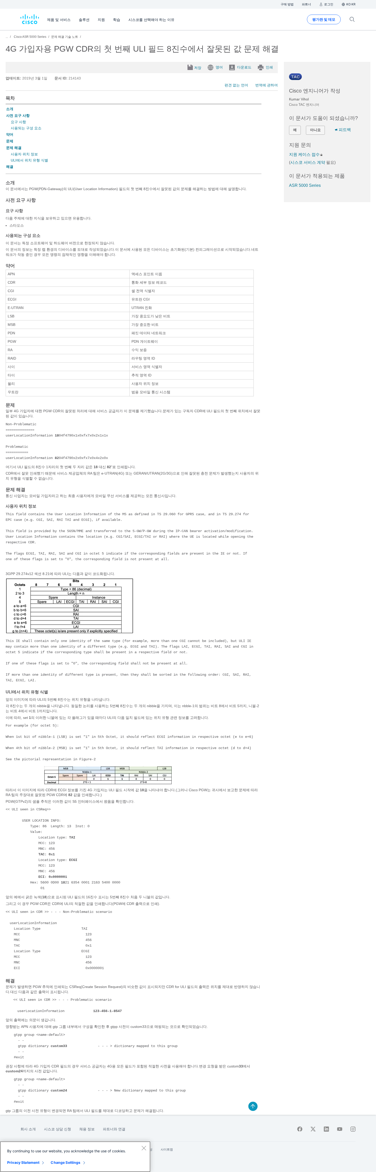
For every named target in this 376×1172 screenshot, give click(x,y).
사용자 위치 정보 (24, 154)
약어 (9, 134)
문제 (9, 141)
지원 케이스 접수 (304, 154)
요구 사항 (18, 122)
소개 (9, 109)
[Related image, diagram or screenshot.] (70, 633)
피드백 (345, 130)
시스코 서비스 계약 (307, 162)
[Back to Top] (253, 1106)
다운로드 (244, 67)
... (7, 37)
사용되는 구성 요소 (26, 128)
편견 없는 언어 (236, 85)
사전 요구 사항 (18, 115)
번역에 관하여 (266, 85)
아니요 (315, 130)
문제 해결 (13, 148)
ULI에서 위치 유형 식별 (29, 160)
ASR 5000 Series (305, 185)
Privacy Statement (23, 1162)
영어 (219, 67)
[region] (75, 1156)
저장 (197, 68)
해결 (9, 167)
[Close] (143, 1148)
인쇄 (269, 67)
